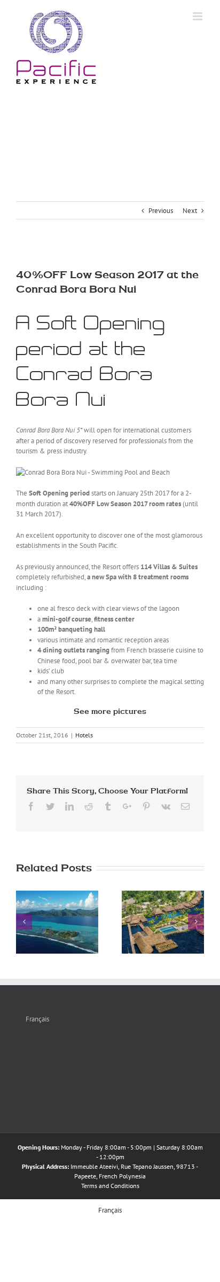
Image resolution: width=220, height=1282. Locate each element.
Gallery (175, 892)
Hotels (84, 735)
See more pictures (110, 711)
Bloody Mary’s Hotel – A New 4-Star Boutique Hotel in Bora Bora (150, 892)
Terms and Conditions (110, 1186)
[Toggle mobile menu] (198, 16)
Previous (160, 210)
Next (190, 210)
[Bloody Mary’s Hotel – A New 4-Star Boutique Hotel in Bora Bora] (163, 922)
